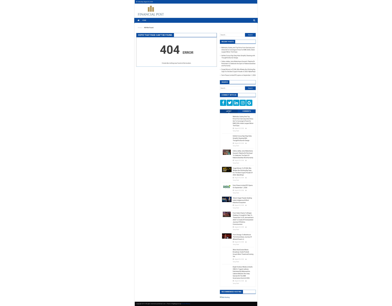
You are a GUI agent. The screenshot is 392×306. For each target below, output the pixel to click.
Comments (246, 111)
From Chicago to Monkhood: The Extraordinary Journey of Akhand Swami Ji (242, 237)
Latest (229, 111)
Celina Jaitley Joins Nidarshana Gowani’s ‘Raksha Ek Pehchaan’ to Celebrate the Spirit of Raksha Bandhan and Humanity (238, 64)
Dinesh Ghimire (185, 303)
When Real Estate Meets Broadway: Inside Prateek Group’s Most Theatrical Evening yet (243, 253)
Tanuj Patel (236, 131)
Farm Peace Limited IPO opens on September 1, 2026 (238, 75)
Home (144, 20)
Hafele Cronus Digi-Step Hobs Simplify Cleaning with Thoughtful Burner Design (242, 138)
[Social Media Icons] (223, 103)
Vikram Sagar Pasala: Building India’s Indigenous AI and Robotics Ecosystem (242, 200)
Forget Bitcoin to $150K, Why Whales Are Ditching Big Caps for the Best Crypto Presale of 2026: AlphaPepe (243, 171)
